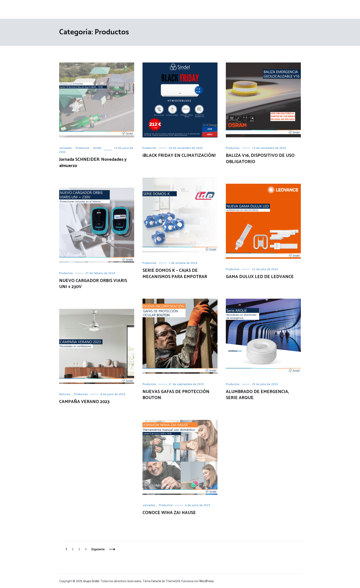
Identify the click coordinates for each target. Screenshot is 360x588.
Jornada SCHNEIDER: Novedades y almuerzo (93, 162)
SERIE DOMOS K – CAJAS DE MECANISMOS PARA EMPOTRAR (174, 273)
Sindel (97, 148)
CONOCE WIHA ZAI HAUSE (169, 512)
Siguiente (98, 549)
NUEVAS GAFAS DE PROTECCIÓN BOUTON (175, 394)
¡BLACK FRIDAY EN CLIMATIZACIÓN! (179, 155)
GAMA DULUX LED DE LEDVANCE (260, 276)
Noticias (64, 394)
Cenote (156, 581)
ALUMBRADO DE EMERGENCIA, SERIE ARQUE (257, 394)
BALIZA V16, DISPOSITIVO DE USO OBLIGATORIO (260, 158)
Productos (82, 148)
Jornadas (65, 148)
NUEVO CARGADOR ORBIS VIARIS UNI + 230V (93, 283)
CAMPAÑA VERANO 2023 (84, 401)
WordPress (206, 581)
